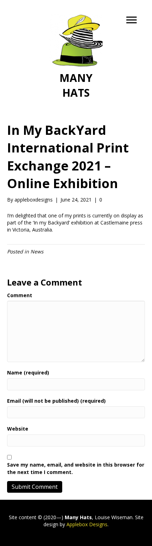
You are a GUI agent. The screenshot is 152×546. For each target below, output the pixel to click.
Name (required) (28, 372)
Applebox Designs (86, 524)
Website (17, 428)
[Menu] (131, 20)
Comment (19, 295)
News (36, 251)
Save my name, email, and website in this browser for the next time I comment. (75, 468)
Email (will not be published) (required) (56, 400)
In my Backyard (51, 222)
